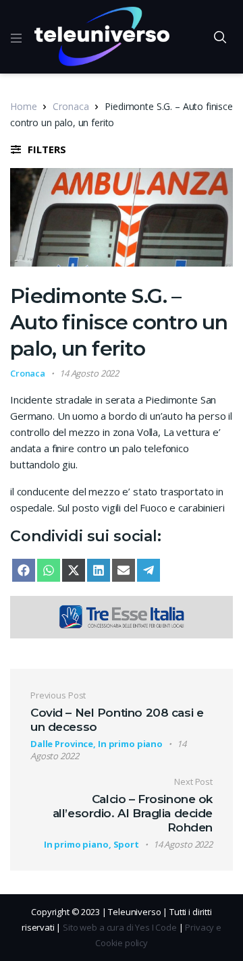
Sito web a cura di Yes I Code (120, 927)
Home (23, 106)
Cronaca (70, 106)
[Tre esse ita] (121, 615)
